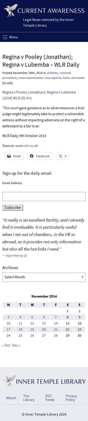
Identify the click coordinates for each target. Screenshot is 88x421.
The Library (28, 398)
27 (44, 335)
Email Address (12, 183)
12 (32, 323)
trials (66, 78)
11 (20, 323)
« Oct (6, 345)
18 (20, 329)
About (11, 398)
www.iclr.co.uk (26, 145)
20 (44, 329)
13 (44, 323)
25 (20, 335)
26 (32, 335)
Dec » (16, 345)
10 (8, 323)
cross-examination (31, 78)
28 (56, 335)
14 (56, 323)
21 (56, 329)
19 (32, 329)
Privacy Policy (71, 398)
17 (8, 329)
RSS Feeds (50, 398)
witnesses (78, 78)
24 (8, 335)
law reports (53, 78)
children (52, 73)
